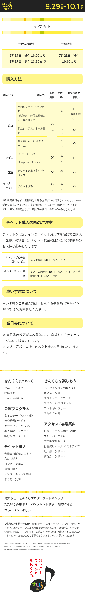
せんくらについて (18, 381)
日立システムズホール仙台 (60, 430)
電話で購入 (11, 468)
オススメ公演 (52, 392)
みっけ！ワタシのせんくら (60, 387)
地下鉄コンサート (55, 451)
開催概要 (9, 392)
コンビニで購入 (13, 463)
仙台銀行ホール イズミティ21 (62, 446)
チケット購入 (15, 446)
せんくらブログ (29, 498)
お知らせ (10, 498)
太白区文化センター (56, 441)
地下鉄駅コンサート (16, 430)
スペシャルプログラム (57, 403)
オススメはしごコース (57, 398)
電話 (10, 172)
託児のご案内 (52, 413)
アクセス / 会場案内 (60, 424)
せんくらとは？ (13, 387)
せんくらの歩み (13, 398)
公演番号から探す (15, 420)
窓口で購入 (11, 458)
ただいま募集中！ (16, 504)
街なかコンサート (15, 436)
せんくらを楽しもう (60, 381)
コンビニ (8, 157)
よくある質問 (12, 479)
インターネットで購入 (18, 474)
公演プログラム (17, 409)
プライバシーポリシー (19, 510)
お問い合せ (64, 504)
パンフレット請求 (42, 504)
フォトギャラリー (55, 408)
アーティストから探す (18, 425)
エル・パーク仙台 (55, 436)
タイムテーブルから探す (19, 415)
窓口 (10, 125)
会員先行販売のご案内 (18, 453)
